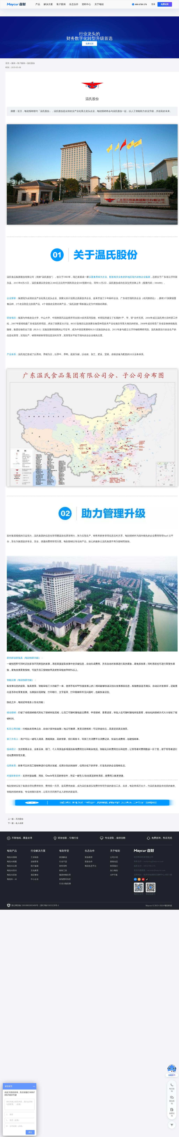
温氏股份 (31, 63)
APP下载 (113, 875)
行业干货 (63, 861)
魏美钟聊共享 (65, 875)
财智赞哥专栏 (65, 879)
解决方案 (48, 4)
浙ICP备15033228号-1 (49, 905)
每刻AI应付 (12, 870)
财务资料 (63, 866)
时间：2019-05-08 (13, 67)
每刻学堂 (64, 850)
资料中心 (86, 4)
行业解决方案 (38, 850)
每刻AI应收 (12, 875)
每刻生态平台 (90, 866)
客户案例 (61, 4)
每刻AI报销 (12, 857)
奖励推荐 (88, 857)
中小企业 (34, 879)
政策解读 (63, 857)
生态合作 (73, 4)
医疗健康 (34, 866)
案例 (13, 63)
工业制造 (34, 857)
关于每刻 (99, 4)
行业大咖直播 (65, 883)
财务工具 (63, 870)
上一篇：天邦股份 (15, 819)
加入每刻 (114, 870)
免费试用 (165, 4)
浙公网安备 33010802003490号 (24, 905)
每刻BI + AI (12, 879)
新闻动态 (114, 861)
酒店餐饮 (34, 875)
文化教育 (34, 870)
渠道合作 (88, 861)
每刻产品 (12, 850)
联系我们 (114, 866)
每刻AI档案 (12, 861)
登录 (153, 4)
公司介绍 (114, 857)
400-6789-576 (141, 4)
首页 (7, 63)
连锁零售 (34, 861)
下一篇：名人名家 (15, 823)
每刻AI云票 (12, 866)
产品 (37, 4)
